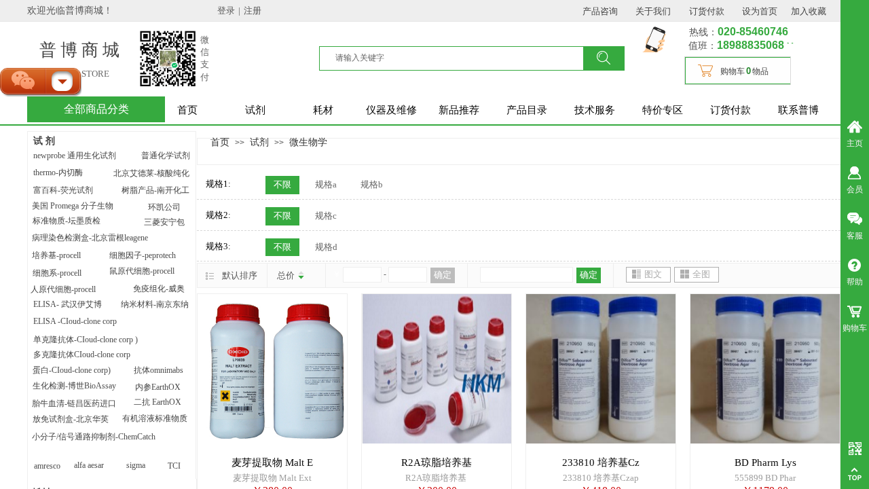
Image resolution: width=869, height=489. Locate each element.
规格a (326, 184)
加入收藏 (808, 11)
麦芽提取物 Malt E (272, 462)
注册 (252, 10)
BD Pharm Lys (765, 462)
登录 (226, 10)
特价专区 (662, 110)
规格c (326, 216)
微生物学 (308, 142)
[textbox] (460, 57)
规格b (371, 184)
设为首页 (759, 11)
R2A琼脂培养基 (436, 462)
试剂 (255, 110)
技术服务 (594, 110)
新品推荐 (459, 110)
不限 (282, 184)
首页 (187, 110)
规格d (326, 247)
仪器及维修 (391, 110)
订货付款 (730, 110)
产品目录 (526, 110)
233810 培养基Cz (601, 462)
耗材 (323, 110)
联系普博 (798, 110)
